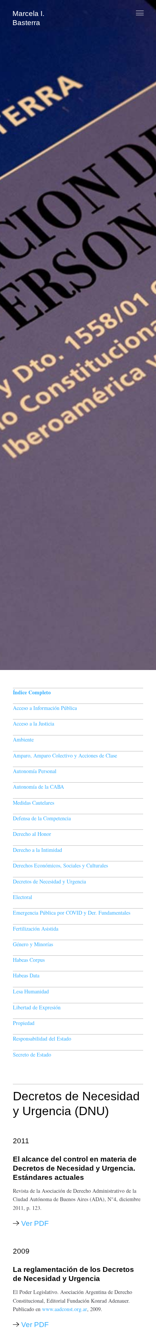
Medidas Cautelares (33, 802)
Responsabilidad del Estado (42, 1038)
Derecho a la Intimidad (37, 849)
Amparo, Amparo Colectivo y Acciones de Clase (65, 755)
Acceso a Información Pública (45, 707)
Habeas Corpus (29, 959)
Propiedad (23, 1022)
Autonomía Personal (34, 771)
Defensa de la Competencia (42, 818)
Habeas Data (26, 975)
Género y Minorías (33, 944)
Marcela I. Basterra (28, 18)
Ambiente (23, 739)
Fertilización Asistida (35, 928)
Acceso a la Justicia (33, 723)
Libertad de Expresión (37, 1007)
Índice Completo (32, 692)
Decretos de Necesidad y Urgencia (49, 881)
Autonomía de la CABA (38, 786)
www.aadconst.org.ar (64, 1309)
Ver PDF (35, 1223)
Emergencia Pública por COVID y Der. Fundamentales (71, 912)
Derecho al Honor (32, 833)
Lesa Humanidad (31, 991)
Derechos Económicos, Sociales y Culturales (60, 865)
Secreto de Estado (32, 1054)
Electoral (22, 897)
